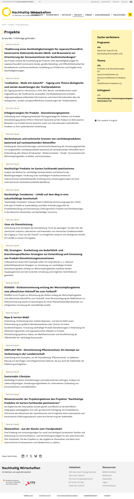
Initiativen (66, 15)
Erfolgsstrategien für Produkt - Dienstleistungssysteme (36, 112)
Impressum (28, 496)
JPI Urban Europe (76, 482)
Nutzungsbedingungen (67, 496)
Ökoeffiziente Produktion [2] (109, 83)
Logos (104, 482)
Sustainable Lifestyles (17, 376)
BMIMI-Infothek (109, 472)
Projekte (78, 15)
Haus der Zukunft (76, 475)
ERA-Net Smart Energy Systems (82, 472)
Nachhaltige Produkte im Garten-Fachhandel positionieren (39, 168)
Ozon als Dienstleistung (18, 224)
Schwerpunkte (52, 15)
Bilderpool (95, 2)
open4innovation (9, 2)
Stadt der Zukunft (76, 485)
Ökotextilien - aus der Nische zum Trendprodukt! (33, 428)
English (124, 2)
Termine (88, 15)
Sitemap (107, 496)
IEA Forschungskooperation (81, 479)
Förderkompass (109, 485)
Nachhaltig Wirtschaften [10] (109, 54)
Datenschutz (45, 496)
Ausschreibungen (102, 15)
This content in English (107, 120)
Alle (99, 47)
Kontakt (116, 2)
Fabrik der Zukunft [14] (107, 50)
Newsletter (105, 2)
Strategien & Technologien (37, 14)
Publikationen (119, 15)
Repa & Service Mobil (16, 317)
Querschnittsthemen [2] (107, 74)
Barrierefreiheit (90, 496)
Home (4, 25)
